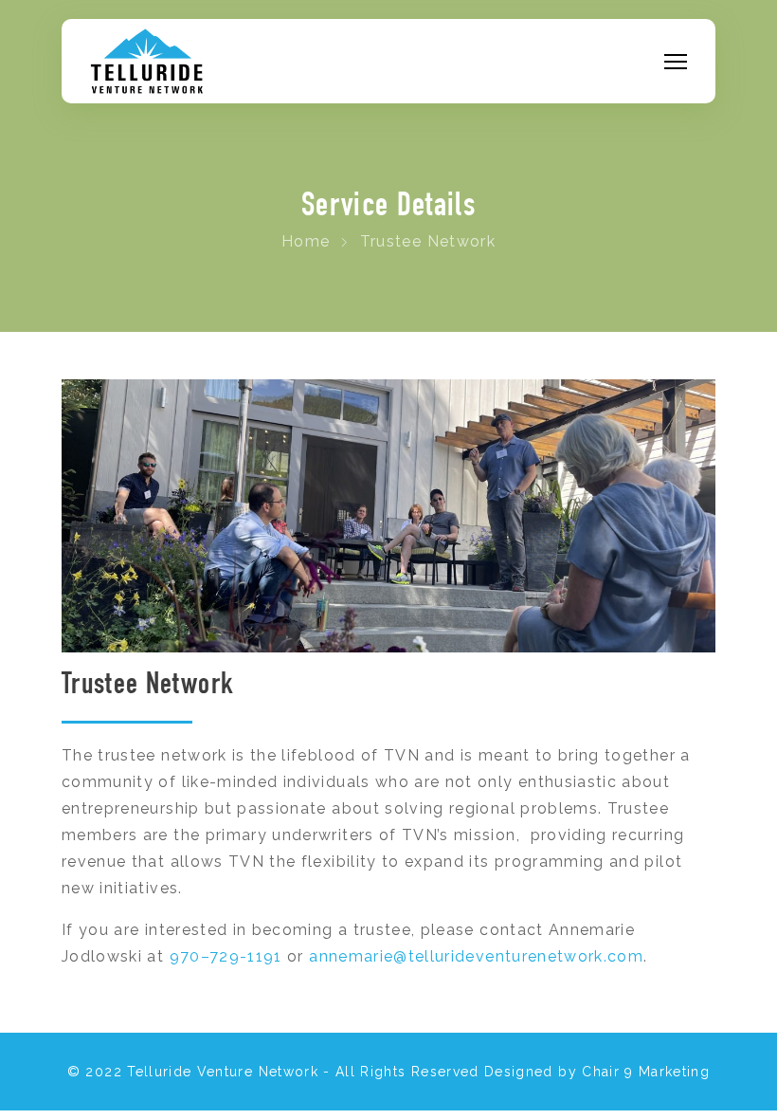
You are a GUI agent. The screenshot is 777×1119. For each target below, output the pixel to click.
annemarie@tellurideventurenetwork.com (476, 956)
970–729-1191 (226, 956)
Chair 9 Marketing (646, 1071)
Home (305, 241)
